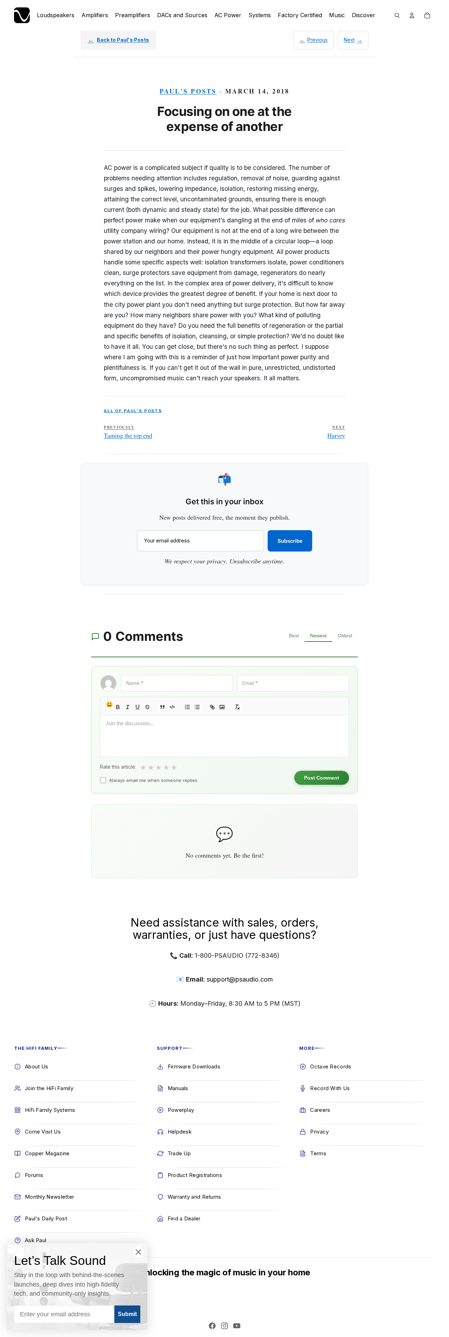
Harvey (336, 432)
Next (349, 40)
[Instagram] (224, 1326)
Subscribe (289, 541)
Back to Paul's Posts (123, 40)
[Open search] (397, 15)
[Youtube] (237, 1326)
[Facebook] (212, 1326)
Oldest (345, 635)
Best (294, 635)
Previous (317, 40)
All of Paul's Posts (133, 410)
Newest (318, 635)
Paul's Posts (188, 91)
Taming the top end (128, 432)
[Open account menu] (412, 15)
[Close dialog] (138, 1252)
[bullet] (197, 707)
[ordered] (187, 707)
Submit (127, 1314)
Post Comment (321, 778)
